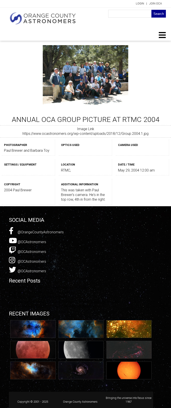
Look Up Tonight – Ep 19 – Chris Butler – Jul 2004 (47, 288)
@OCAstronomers (31, 242)
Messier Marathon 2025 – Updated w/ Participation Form (53, 306)
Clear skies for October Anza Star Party (39, 292)
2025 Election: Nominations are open (38, 297)
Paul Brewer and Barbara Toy (26, 150)
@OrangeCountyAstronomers (40, 232)
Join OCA (155, 3)
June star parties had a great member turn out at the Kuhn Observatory (64, 302)
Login (140, 3)
